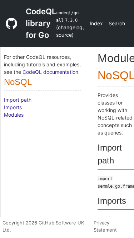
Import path (17, 100)
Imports (13, 107)
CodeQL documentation (50, 72)
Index (96, 23)
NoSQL (18, 82)
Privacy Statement (105, 226)
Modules (14, 115)
